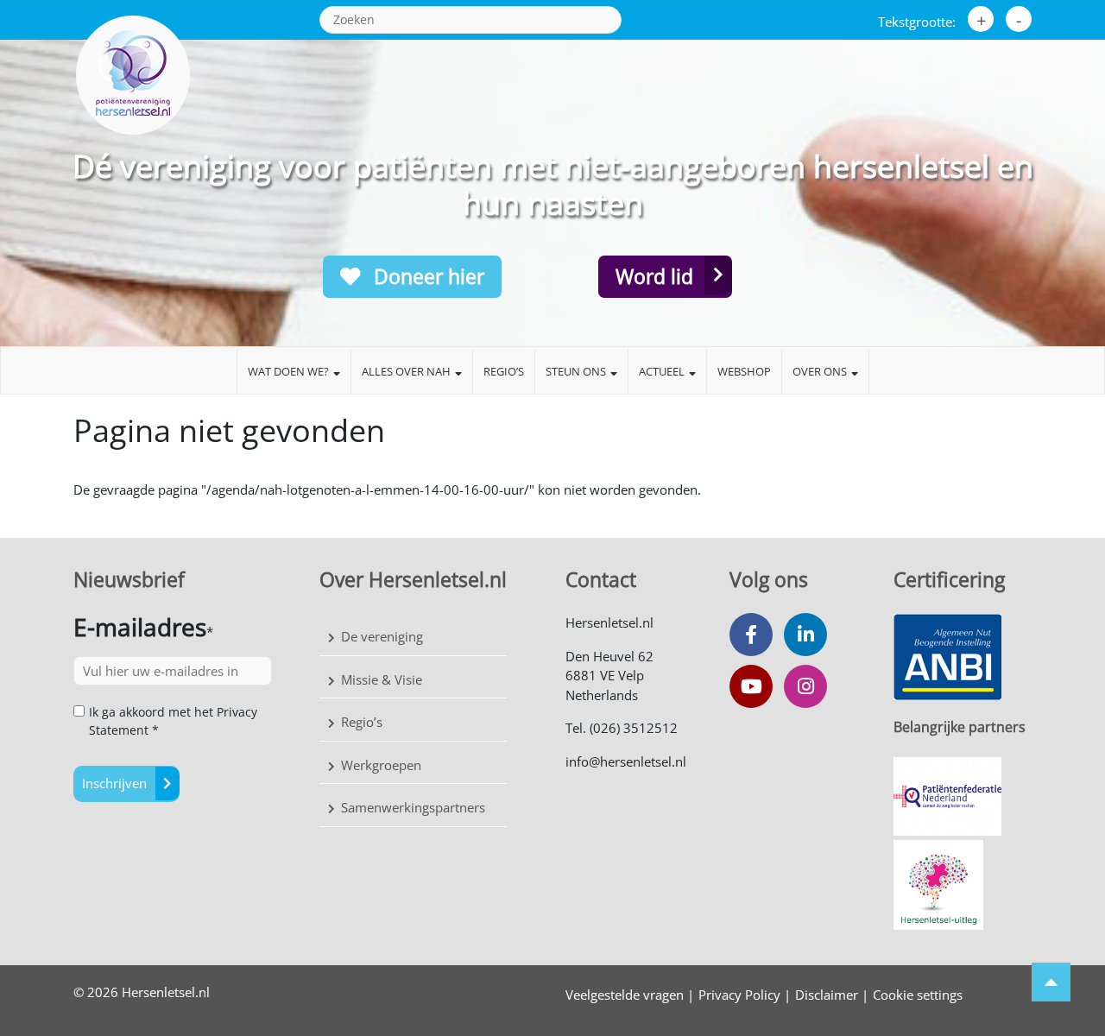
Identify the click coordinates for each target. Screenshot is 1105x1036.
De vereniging (382, 636)
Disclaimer (826, 994)
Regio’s (503, 371)
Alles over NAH (406, 371)
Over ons (819, 371)
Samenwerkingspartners (413, 807)
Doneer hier (426, 276)
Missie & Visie (381, 679)
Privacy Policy (739, 994)
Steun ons (576, 371)
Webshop (744, 371)
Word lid (654, 276)
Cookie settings (918, 994)
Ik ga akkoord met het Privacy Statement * (173, 721)
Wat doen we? (288, 371)
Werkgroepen (381, 765)
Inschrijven (114, 783)
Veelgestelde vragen (624, 994)
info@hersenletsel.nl (625, 761)
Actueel (662, 371)
